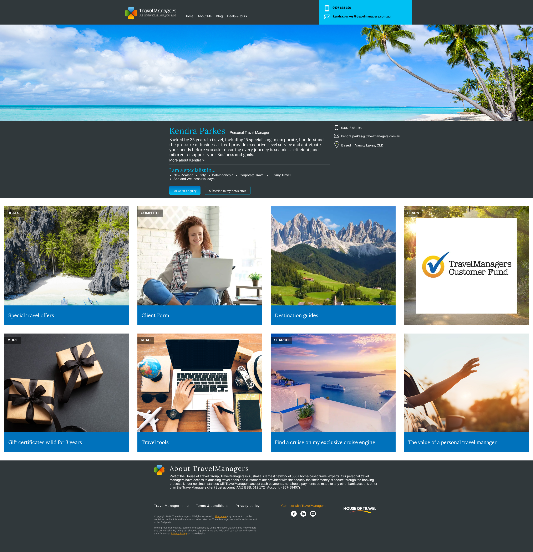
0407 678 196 (342, 7)
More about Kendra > (187, 160)
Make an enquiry (184, 191)
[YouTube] (313, 514)
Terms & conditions (212, 505)
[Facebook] (294, 514)
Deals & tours (237, 16)
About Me (205, 16)
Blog (219, 16)
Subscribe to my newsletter (227, 191)
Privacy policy (247, 505)
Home (188, 16)
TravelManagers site (171, 505)
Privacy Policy (179, 533)
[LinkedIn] (303, 514)
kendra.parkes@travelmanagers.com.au (362, 16)
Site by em (221, 516)
